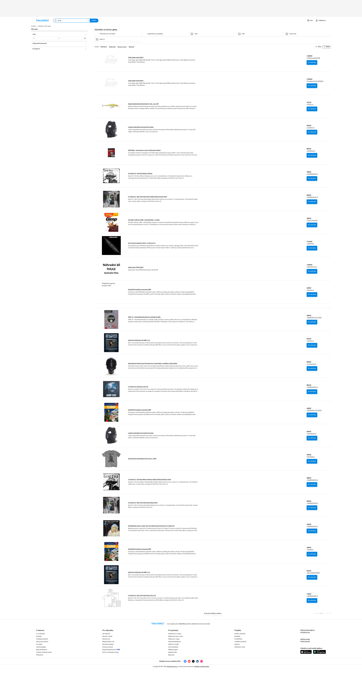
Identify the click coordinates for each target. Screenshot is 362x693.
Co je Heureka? (40, 634)
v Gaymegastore (311, 364)
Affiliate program (173, 650)
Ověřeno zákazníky (239, 634)
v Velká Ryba (310, 244)
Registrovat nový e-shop (175, 636)
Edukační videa (172, 652)
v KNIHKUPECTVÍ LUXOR (314, 318)
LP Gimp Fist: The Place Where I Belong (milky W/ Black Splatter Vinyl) (149, 479)
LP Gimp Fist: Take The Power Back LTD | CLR (142, 596)
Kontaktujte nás (305, 632)
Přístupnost (39, 655)
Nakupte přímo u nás (108, 642)
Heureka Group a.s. (172, 667)
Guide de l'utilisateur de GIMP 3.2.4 (139, 340)
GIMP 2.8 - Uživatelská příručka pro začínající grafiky (144, 317)
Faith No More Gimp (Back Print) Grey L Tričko (142, 459)
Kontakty (39, 636)
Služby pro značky (173, 644)
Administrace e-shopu (174, 634)
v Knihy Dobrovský (312, 220)
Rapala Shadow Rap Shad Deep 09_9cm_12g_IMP (143, 104)
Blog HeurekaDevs (41, 650)
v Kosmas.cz (310, 290)
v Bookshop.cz (311, 151)
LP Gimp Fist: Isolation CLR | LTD (138, 387)
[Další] (330, 613)
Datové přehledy (173, 647)
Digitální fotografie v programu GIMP (139, 290)
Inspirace (237, 644)
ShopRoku (237, 636)
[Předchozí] (314, 613)
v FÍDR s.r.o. (310, 104)
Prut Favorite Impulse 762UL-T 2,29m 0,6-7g (141, 243)
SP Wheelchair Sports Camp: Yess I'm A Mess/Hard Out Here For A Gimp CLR (151, 526)
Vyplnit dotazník (305, 641)
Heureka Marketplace (174, 642)
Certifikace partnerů (240, 642)
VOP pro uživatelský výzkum (110, 652)
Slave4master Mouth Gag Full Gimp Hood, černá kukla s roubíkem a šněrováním (152, 363)
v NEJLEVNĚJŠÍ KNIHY (313, 573)
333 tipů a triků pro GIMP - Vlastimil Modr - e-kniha (144, 220)
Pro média (39, 644)
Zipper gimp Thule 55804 (135, 267)
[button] (44, 38)
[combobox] (71, 20)
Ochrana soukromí (107, 647)
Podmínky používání (42, 639)
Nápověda (171, 655)
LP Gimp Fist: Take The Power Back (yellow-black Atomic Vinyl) (147, 197)
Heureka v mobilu (107, 636)
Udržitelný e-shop (239, 647)
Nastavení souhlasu (108, 644)
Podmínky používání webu (201, 667)
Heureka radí (106, 639)
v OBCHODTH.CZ (312, 267)
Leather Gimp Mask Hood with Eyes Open (140, 127)
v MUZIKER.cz (311, 457)
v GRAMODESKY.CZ (312, 174)
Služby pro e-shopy (173, 639)
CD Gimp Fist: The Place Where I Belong (140, 173)
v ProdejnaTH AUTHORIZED (315, 81)
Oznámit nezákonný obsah (44, 652)
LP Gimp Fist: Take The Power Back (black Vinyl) (143, 503)
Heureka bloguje (41, 647)
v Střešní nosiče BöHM (313, 58)
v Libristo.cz (310, 341)
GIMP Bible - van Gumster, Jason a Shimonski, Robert (144, 150)
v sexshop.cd (310, 128)
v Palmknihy (310, 550)
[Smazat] (88, 20)
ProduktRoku (238, 639)
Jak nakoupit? (106, 634)
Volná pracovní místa (42, 642)
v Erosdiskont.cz (311, 434)
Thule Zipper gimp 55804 (135, 57)
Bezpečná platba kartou (109, 650)
